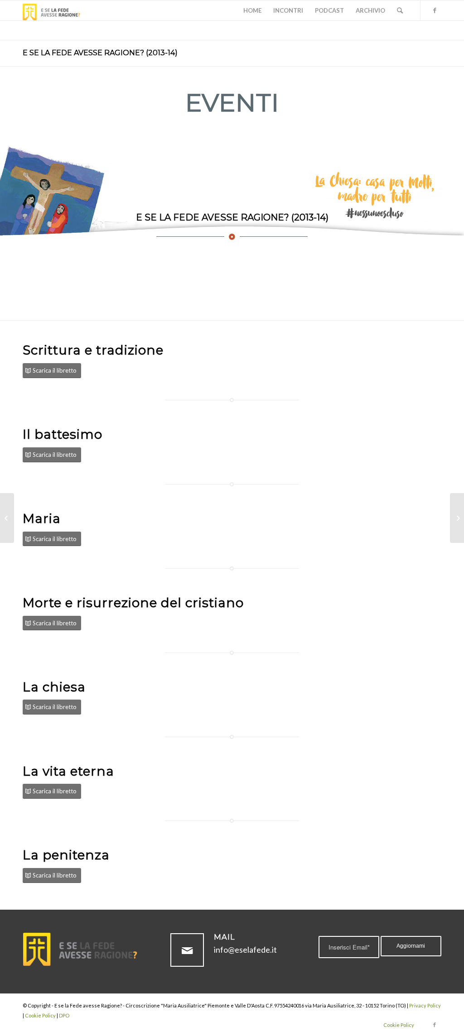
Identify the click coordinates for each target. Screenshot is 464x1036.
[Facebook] (434, 10)
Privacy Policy (425, 1005)
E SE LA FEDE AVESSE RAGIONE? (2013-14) (100, 52)
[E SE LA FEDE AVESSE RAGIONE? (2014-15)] (7, 518)
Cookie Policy (40, 1015)
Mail (224, 936)
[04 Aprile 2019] (457, 518)
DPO (64, 1015)
